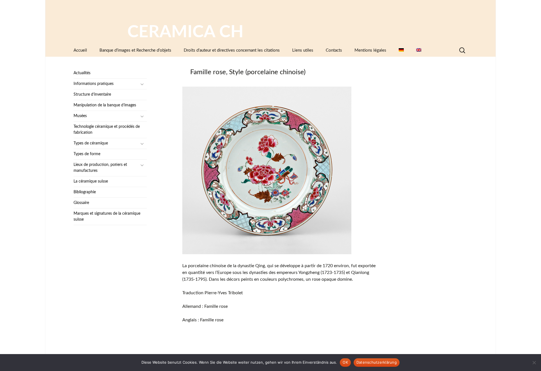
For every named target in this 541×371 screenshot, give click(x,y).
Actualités (82, 73)
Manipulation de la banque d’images (105, 105)
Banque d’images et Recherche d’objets (135, 50)
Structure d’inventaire (92, 94)
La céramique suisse (91, 181)
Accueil (80, 50)
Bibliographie (85, 192)
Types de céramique (91, 143)
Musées (80, 116)
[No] (534, 362)
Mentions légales (370, 50)
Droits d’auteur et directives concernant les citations (232, 50)
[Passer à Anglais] (419, 50)
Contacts (334, 50)
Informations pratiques (94, 84)
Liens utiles (302, 50)
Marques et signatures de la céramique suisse (107, 216)
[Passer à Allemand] (401, 50)
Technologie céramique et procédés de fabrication (107, 130)
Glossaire (81, 203)
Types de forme (87, 154)
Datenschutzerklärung (376, 362)
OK (345, 362)
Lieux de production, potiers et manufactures (100, 168)
